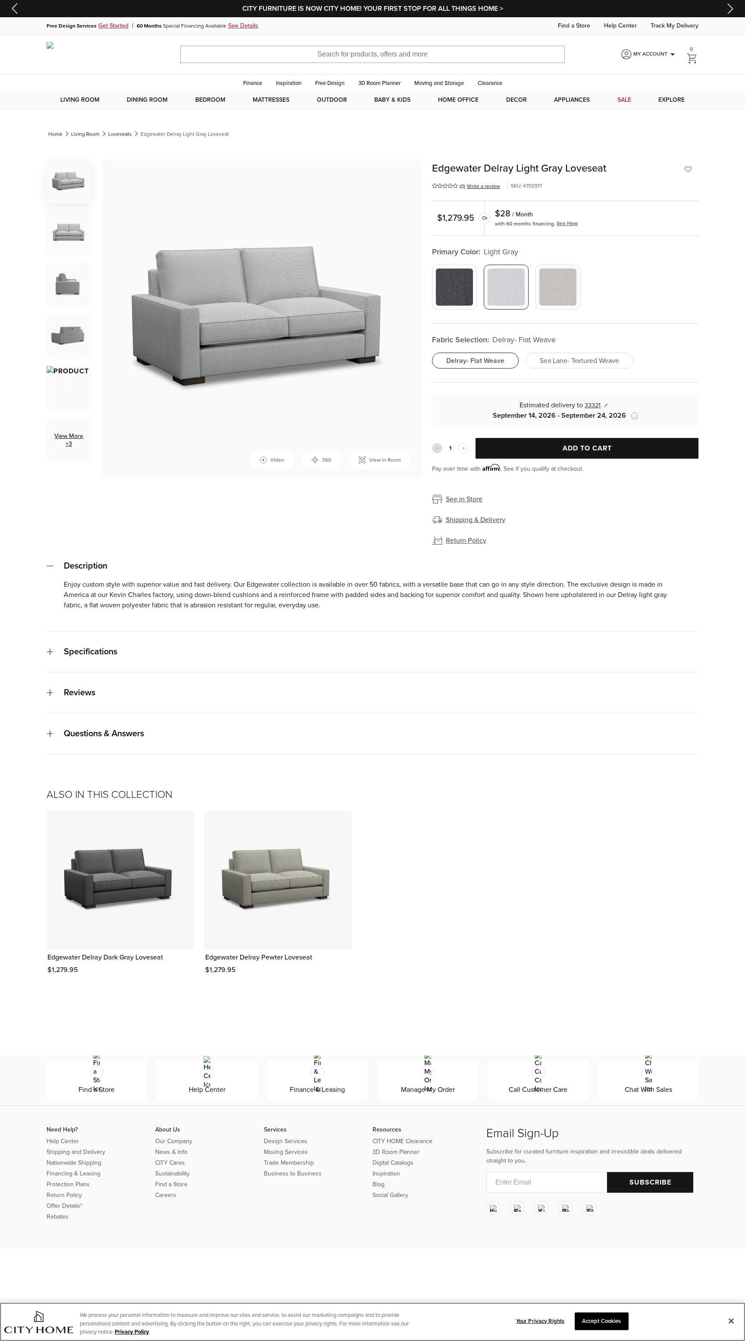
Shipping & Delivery (475, 520)
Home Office (458, 100)
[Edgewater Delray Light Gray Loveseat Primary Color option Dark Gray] (454, 287)
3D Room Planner (379, 83)
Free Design (329, 83)
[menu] (372, 100)
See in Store (464, 499)
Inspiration (288, 83)
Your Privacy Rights (540, 1320)
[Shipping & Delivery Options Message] (632, 416)
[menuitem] (80, 100)
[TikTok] (589, 1208)
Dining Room (147, 100)
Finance (252, 83)
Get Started (113, 25)
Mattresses (271, 100)
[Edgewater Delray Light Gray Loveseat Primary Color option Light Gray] (506, 287)
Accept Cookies (601, 1320)
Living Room (80, 100)
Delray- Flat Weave (475, 360)
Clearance (490, 83)
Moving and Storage (439, 83)
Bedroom (210, 100)
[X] (541, 1208)
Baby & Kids (392, 100)
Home (55, 134)
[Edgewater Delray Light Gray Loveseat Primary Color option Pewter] (557, 287)
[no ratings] (445, 185)
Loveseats (120, 134)
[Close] (731, 1320)
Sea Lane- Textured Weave (579, 360)
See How (567, 223)
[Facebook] (517, 1208)
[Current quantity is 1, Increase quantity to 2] (463, 448)
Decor (516, 100)
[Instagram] (493, 1208)
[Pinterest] (565, 1208)
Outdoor (332, 100)
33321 (593, 405)
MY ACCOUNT (655, 54)
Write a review (483, 186)
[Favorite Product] (688, 169)
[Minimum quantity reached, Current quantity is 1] (437, 448)
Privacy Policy (132, 1331)
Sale (624, 100)
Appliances (572, 100)
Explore (671, 100)
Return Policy (466, 540)
